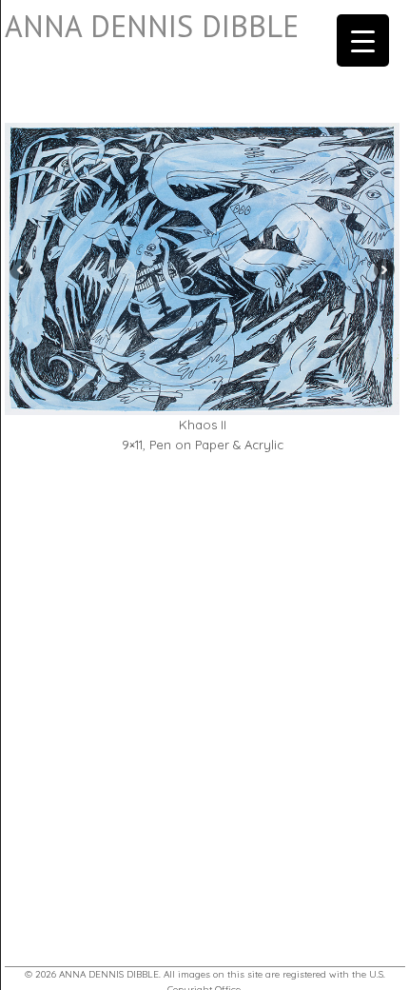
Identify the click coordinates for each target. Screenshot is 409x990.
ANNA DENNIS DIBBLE (152, 26)
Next (386, 269)
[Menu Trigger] (363, 40)
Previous (17, 269)
